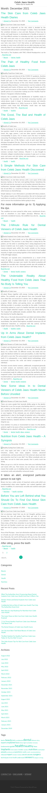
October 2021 (6, 692)
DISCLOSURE (17, 774)
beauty (8, 740)
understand (21, 757)
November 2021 (6, 688)
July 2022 (4, 659)
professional (10, 752)
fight (25, 742)
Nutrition (6, 491)
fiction (21, 742)
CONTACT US (6, 774)
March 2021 (5, 717)
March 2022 (5, 674)
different (33, 740)
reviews (19, 755)
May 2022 (4, 667)
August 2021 (5, 699)
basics (3, 740)
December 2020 (6, 728)
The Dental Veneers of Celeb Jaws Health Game (17, 627)
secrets (30, 754)
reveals (15, 755)
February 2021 (6, 721)
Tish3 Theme (15, 787)
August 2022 (5, 656)
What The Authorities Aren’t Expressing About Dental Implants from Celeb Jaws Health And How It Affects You (19, 595)
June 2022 (4, 663)
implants (23, 381)
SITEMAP (28, 774)
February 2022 (6, 677)
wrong (41, 757)
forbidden (29, 743)
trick (10, 757)
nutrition (20, 491)
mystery (26, 750)
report (9, 754)
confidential (19, 740)
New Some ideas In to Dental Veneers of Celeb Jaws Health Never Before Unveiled (23, 390)
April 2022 (4, 670)
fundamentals (5, 746)
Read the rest (6, 55)
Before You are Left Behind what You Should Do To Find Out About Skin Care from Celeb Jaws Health (23, 499)
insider (20, 750)
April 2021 (4, 714)
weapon (36, 757)
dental (13, 271)
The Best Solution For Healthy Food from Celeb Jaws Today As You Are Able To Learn (18, 637)
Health (6, 110)
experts (4, 743)
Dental (6, 271)
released (4, 755)
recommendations (35, 752)
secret (24, 754)
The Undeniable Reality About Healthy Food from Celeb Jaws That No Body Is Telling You (23, 279)
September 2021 (6, 696)
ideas (22, 432)
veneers (23, 271)
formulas (35, 742)
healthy (13, 110)
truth (15, 757)
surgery (37, 754)
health (18, 57)
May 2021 (4, 710)
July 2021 (4, 703)
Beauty (6, 57)
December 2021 (6, 685)
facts (18, 742)
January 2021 (5, 725)
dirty (38, 740)
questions (18, 752)
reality (18, 328)
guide (12, 746)
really (28, 752)
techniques (5, 757)
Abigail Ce (7, 21)
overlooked (41, 750)
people (3, 752)
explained (11, 742)
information (14, 750)
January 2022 (5, 681)
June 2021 (4, 706)
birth (13, 740)
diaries (13, 57)
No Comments (33, 21)
